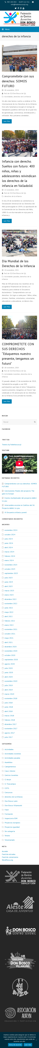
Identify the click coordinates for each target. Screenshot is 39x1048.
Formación (9, 814)
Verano (7, 835)
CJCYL (7, 788)
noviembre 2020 (11, 651)
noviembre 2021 (11, 629)
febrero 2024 (10, 556)
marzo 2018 (9, 715)
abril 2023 (9, 586)
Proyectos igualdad (12, 827)
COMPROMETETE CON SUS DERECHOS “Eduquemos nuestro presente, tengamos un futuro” (18, 353)
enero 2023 (9, 595)
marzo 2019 (9, 694)
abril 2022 (9, 616)
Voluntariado (10, 840)
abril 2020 (9, 677)
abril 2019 (9, 690)
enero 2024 (9, 560)
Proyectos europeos (12, 823)
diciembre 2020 (10, 647)
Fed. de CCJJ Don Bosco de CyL (15, 93)
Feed (6, 810)
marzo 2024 (9, 552)
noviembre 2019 (11, 681)
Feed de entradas (8, 854)
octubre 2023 (10, 569)
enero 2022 (9, 625)
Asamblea (8, 762)
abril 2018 (9, 711)
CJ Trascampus (10, 784)
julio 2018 (9, 703)
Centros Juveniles (11, 775)
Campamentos (10, 766)
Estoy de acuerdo (15, 1045)
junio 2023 (9, 582)
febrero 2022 (10, 621)
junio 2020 (9, 672)
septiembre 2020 (11, 659)
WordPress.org (7, 860)
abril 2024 (9, 547)
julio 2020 (9, 668)
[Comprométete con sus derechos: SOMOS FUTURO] (19, 70)
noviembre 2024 (11, 530)
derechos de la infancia (22, 97)
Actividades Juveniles (12, 374)
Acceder (5, 851)
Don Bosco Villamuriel (13, 805)
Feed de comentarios (10, 857)
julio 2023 (9, 578)
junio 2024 (9, 543)
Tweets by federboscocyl (11, 444)
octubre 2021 (10, 634)
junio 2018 (9, 707)
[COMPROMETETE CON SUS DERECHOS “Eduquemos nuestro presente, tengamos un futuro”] (19, 338)
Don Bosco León (11, 801)
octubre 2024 (10, 534)
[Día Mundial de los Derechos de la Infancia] (19, 255)
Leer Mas (7, 121)
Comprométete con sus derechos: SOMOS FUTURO (18, 81)
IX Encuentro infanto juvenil (16, 512)
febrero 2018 (10, 720)
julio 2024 (9, 539)
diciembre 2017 (10, 724)
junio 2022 (9, 608)
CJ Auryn (8, 779)
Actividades (8, 97)
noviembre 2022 (11, 603)
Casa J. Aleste (10, 771)
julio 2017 (9, 737)
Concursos (9, 792)
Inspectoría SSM (11, 818)
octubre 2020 (10, 655)
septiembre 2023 (11, 573)
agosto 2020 (10, 664)
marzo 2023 (9, 590)
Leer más (28, 1045)
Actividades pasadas (11, 277)
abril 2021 (9, 642)
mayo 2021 (9, 638)
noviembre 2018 (11, 698)
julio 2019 (9, 685)
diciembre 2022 (10, 599)
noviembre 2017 (11, 728)
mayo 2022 (9, 612)
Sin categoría (10, 831)
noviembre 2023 (11, 565)
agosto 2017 (10, 733)
